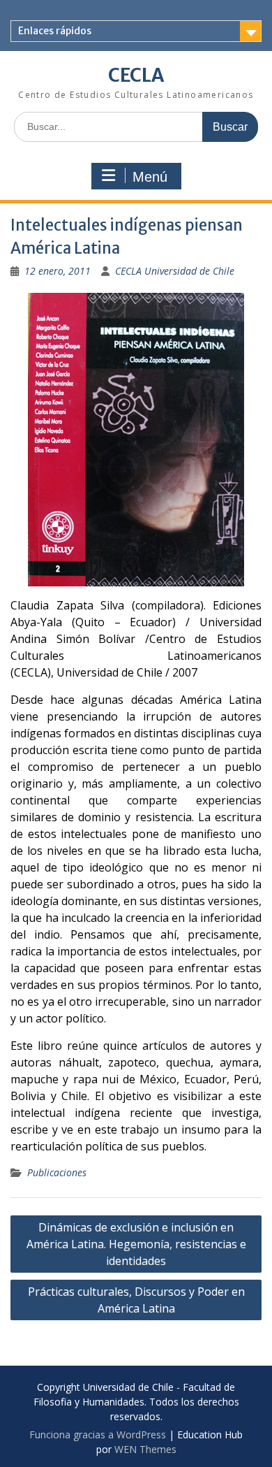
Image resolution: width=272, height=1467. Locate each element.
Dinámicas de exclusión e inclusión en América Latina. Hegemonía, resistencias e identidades (136, 1244)
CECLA (136, 75)
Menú (150, 177)
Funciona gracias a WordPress (97, 1434)
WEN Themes (145, 1449)
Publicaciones (56, 1172)
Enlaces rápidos (54, 30)
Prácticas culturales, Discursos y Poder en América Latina (136, 1300)
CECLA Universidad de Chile (174, 270)
